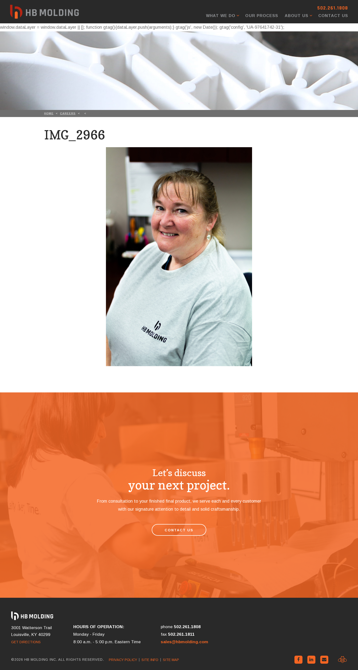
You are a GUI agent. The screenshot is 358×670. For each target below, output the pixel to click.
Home (49, 113)
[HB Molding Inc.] (44, 12)
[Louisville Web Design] (342, 659)
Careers (67, 113)
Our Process (261, 15)
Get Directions (26, 642)
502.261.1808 (332, 8)
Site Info (149, 660)
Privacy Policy (123, 660)
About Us (296, 15)
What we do (220, 15)
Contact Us (333, 15)
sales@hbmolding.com (184, 641)
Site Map (171, 660)
